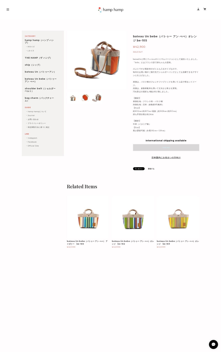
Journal (31, 115)
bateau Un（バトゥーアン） (40, 72)
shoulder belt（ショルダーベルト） (40, 89)
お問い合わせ (33, 119)
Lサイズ (31, 51)
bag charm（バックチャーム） (39, 99)
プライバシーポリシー (37, 123)
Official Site (33, 146)
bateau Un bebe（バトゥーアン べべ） (41, 80)
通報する (151, 169)
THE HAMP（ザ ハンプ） (38, 58)
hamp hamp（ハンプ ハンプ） (39, 41)
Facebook (32, 142)
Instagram (32, 138)
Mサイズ (31, 47)
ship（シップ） (33, 65)
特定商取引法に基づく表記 (38, 127)
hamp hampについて (37, 111)
